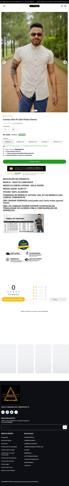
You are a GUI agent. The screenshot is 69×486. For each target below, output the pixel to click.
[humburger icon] (4, 6)
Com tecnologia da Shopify (30, 481)
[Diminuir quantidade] (5, 129)
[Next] (65, 62)
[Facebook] (3, 412)
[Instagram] (7, 412)
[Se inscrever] (65, 427)
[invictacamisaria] (34, 6)
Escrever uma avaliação (13, 299)
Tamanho (5, 138)
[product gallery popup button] (64, 16)
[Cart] (65, 6)
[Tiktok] (16, 412)
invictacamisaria (17, 481)
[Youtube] (11, 412)
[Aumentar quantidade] (13, 129)
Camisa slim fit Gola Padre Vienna (20, 119)
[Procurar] (62, 6)
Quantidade (6, 126)
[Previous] (4, 62)
